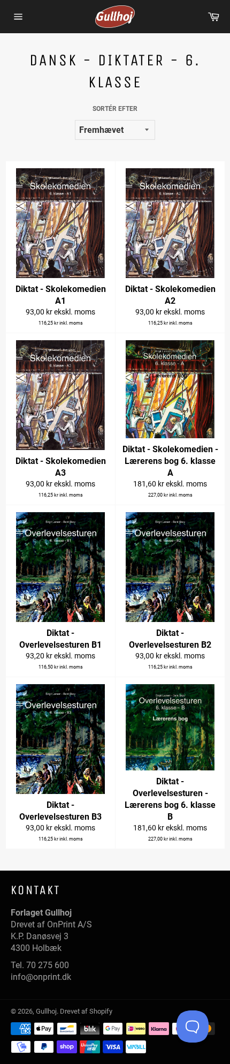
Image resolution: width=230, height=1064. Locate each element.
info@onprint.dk (41, 977)
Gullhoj (46, 1011)
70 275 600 (47, 965)
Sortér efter (115, 109)
